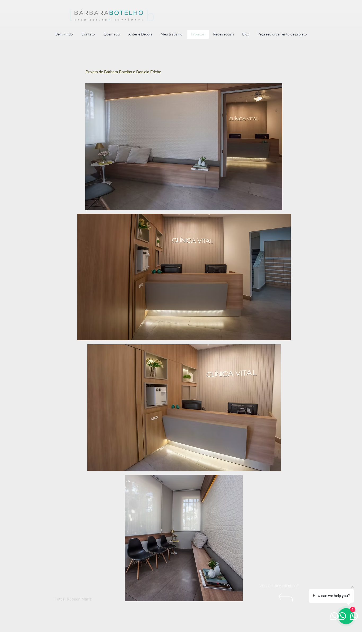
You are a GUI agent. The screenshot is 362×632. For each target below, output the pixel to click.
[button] (184, 146)
